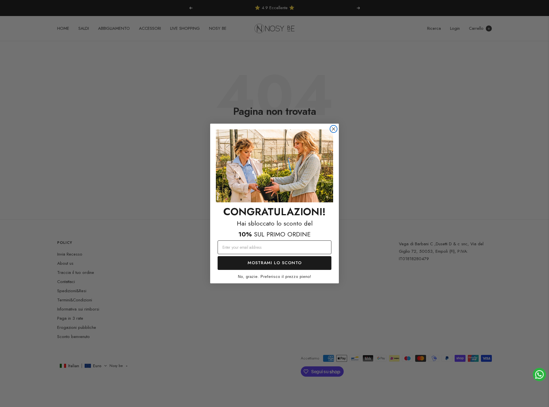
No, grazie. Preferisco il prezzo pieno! (274, 276)
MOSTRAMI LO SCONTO (275, 263)
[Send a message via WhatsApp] (539, 374)
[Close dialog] (333, 129)
